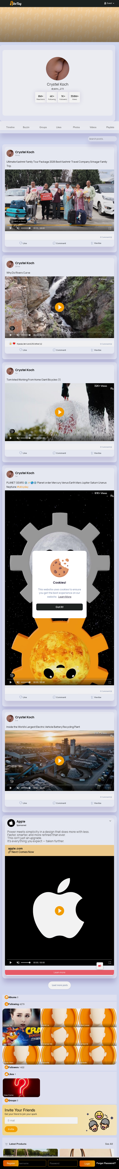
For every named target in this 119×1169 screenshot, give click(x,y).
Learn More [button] (64, 596)
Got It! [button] (60, 607)
